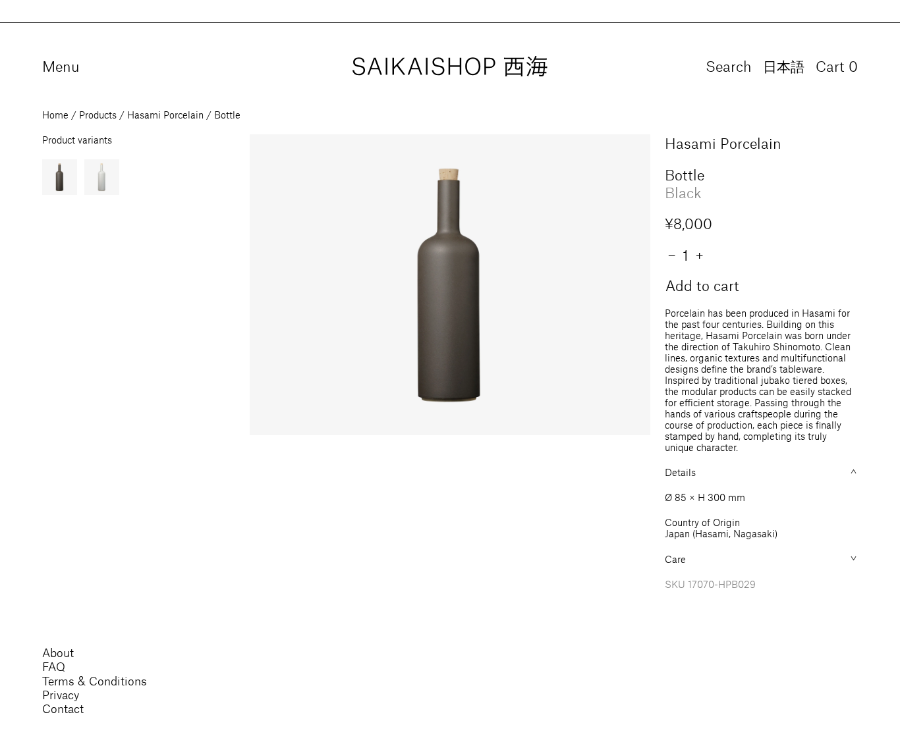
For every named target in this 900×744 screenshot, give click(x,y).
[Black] (59, 176)
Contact (63, 708)
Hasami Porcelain (165, 114)
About (58, 652)
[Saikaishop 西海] (449, 67)
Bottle (227, 114)
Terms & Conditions (94, 681)
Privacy (60, 694)
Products (98, 114)
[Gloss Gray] (101, 176)
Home (55, 114)
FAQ (53, 666)
